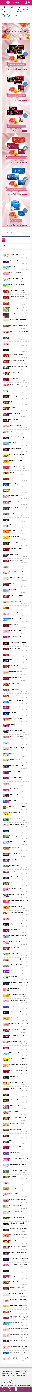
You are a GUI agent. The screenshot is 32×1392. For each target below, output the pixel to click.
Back (3, 240)
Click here (13, 1381)
